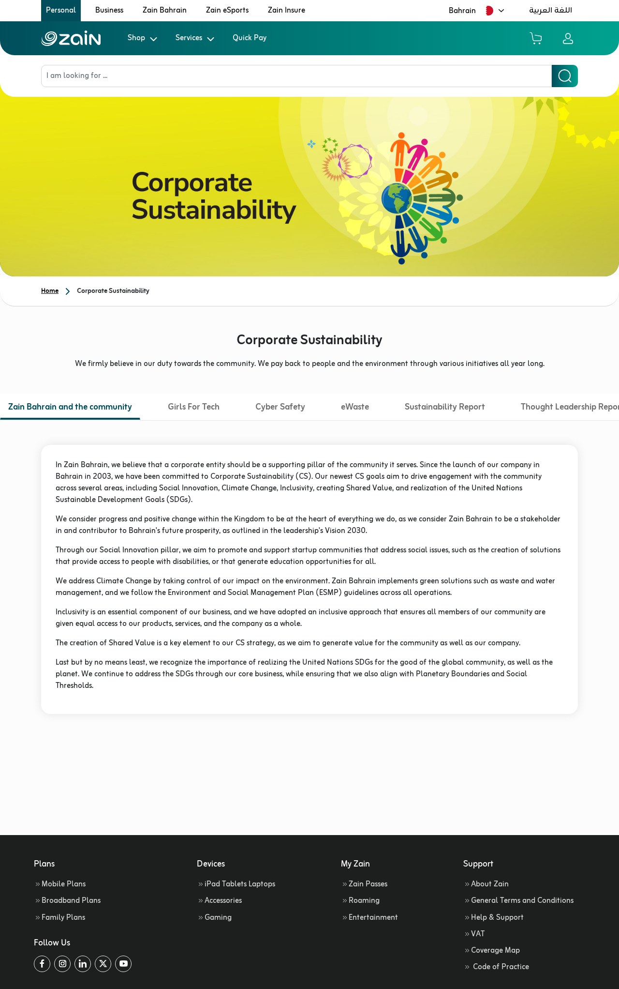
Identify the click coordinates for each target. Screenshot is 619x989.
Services (189, 38)
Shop (136, 38)
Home (50, 291)
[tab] (70, 408)
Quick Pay (249, 38)
